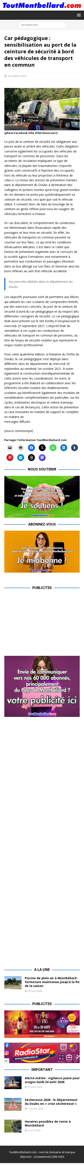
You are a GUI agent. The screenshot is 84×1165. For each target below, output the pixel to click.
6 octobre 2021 (17, 76)
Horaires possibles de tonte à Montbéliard (48, 1123)
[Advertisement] (40, 624)
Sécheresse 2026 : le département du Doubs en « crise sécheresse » (51, 1102)
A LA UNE (42, 969)
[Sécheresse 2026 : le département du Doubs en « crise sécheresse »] (13, 1104)
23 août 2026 (35, 1086)
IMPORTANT (42, 1069)
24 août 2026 (35, 991)
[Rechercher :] (42, 25)
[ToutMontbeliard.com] (42, 8)
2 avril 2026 (34, 1130)
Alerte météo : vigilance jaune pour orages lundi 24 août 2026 (52, 1080)
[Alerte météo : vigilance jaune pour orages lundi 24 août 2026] (13, 1082)
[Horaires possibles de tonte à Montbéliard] (13, 1126)
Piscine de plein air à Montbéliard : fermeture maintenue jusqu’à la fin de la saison (52, 982)
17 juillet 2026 (35, 1108)
